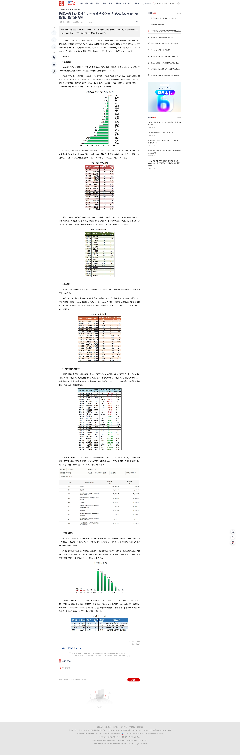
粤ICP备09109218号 (82, 730)
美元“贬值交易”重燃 (157, 25)
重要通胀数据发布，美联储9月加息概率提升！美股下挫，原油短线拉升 (166, 75)
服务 (136, 3)
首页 (81, 3)
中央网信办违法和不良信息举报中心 (135, 733)
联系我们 (116, 727)
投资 (104, 3)
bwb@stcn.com (116, 733)
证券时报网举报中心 (156, 733)
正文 (80, 9)
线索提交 (140, 727)
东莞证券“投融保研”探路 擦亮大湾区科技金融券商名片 (166, 63)
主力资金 (62, 648)
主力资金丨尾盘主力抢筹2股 (160, 50)
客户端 (172, 3)
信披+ (118, 3)
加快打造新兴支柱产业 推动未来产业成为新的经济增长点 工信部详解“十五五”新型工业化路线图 (166, 44)
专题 (124, 3)
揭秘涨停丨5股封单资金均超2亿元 (162, 37)
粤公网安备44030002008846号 (160, 730)
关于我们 (100, 727)
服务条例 (108, 727)
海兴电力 (78, 648)
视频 (97, 3)
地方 (129, 3)
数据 (110, 3)
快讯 (86, 3)
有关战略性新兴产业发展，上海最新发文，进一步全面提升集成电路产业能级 (166, 18)
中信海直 (70, 648)
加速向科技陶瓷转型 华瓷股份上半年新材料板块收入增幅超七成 (166, 69)
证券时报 (71, 9)
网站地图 (132, 727)
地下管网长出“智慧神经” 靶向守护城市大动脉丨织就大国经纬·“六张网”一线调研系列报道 (166, 31)
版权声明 (124, 727)
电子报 (165, 3)
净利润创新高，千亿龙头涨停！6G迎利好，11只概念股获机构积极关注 (166, 56)
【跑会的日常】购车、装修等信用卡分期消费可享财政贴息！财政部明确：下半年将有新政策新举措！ (164, 163)
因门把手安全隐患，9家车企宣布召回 (160, 132)
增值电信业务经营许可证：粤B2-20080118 (105, 730)
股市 (76, 9)
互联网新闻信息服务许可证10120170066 (134, 730)
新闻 (91, 3)
